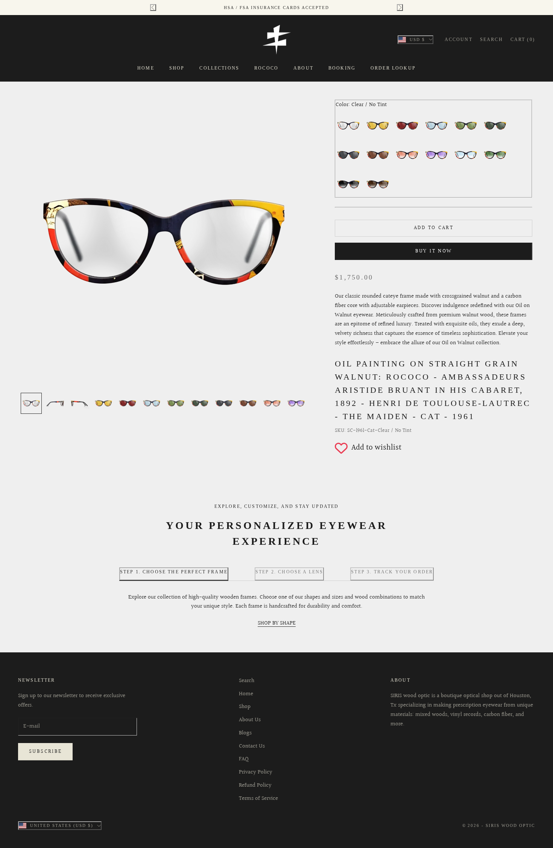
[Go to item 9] (223, 403)
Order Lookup (393, 68)
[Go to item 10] (247, 403)
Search (246, 680)
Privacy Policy (255, 772)
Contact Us (252, 746)
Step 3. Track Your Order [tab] (392, 571)
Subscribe (45, 752)
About (303, 68)
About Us (250, 720)
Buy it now (433, 251)
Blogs (245, 733)
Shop (177, 68)
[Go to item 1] (31, 403)
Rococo (266, 68)
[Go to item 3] (79, 403)
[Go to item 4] (103, 403)
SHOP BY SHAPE (277, 623)
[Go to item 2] (55, 403)
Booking (342, 68)
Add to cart (433, 228)
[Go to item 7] (175, 403)
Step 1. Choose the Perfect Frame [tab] (174, 571)
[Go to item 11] (272, 403)
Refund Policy (255, 785)
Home (145, 68)
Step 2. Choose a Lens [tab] (289, 571)
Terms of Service (258, 798)
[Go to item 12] (296, 403)
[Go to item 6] (151, 403)
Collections (219, 68)
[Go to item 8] (199, 403)
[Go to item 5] (127, 403)
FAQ (244, 759)
